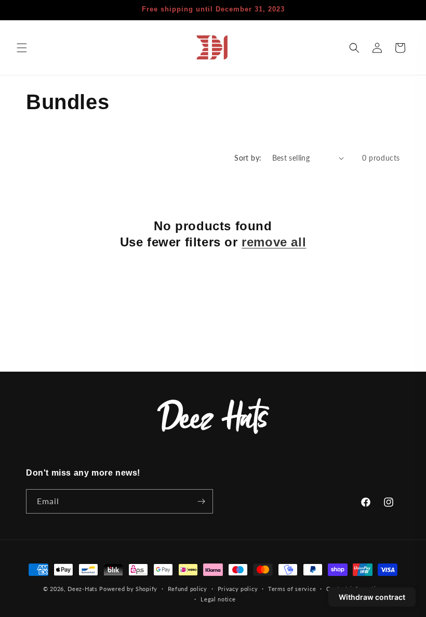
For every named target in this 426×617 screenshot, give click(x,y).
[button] (21, 47)
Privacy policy (238, 588)
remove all (274, 242)
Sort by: (247, 157)
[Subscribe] (201, 501)
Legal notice (218, 599)
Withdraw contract (372, 597)
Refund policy (187, 588)
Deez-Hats (82, 588)
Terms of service (292, 588)
